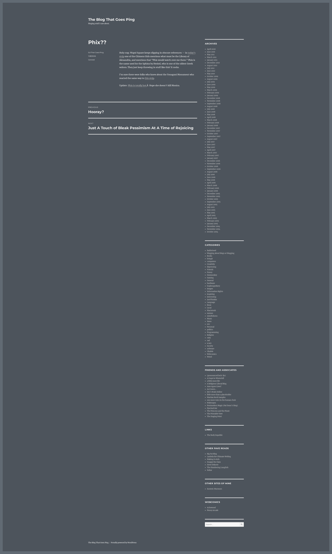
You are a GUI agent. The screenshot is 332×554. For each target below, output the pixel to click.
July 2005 (211, 207)
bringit (210, 259)
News (209, 321)
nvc (208, 324)
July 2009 (211, 82)
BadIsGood (211, 250)
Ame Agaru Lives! (214, 386)
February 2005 (213, 221)
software (210, 349)
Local (209, 308)
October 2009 (212, 76)
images (210, 289)
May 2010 (211, 74)
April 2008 (211, 117)
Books (209, 256)
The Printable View (215, 414)
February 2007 (213, 155)
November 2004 (213, 229)
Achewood (211, 507)
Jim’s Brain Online (214, 392)
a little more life (213, 381)
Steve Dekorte (212, 465)
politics (210, 329)
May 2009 (211, 87)
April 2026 (211, 49)
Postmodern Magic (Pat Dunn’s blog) (222, 405)
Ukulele (210, 351)
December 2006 (213, 161)
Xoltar (209, 470)
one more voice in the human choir (221, 400)
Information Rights (215, 291)
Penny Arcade (212, 510)
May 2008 (211, 114)
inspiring (211, 294)
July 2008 (211, 109)
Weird (209, 357)
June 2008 (211, 112)
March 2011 (211, 57)
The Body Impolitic (215, 435)
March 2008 (212, 120)
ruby (209, 338)
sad (208, 340)
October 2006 (212, 166)
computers (211, 261)
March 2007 (212, 153)
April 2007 (211, 150)
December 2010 (213, 63)
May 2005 (211, 213)
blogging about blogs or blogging (220, 253)
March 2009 (212, 90)
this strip (149, 78)
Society (210, 346)
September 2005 (213, 202)
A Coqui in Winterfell (215, 378)
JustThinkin (212, 299)
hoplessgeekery (213, 286)
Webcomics (212, 354)
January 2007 (212, 158)
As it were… (211, 389)
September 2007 (213, 136)
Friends (210, 269)
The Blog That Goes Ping (111, 19)
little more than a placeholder (219, 395)
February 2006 (213, 188)
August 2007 (212, 139)
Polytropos (211, 403)
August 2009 (212, 79)
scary (209, 343)
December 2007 (213, 128)
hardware (211, 283)
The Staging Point (214, 416)
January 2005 (212, 224)
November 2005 (213, 196)
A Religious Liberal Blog (216, 384)
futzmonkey (212, 275)
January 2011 (212, 60)
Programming (213, 332)
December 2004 (213, 226)
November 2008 (213, 101)
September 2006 (214, 169)
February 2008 (213, 123)
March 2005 (212, 218)
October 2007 (212, 134)
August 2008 (212, 106)
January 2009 (212, 95)
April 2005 (211, 215)
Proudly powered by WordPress (124, 543)
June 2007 (211, 144)
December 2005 (213, 194)
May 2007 (211, 147)
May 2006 (211, 180)
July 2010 (210, 68)
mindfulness (212, 316)
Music (209, 319)
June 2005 (211, 210)
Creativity (211, 264)
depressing (211, 267)
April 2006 (211, 183)
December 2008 (213, 98)
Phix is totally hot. (137, 85)
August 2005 (212, 204)
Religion (210, 335)
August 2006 (212, 172)
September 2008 (213, 104)
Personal (210, 327)
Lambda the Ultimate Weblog (219, 456)
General (91, 60)
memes (210, 313)
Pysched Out (212, 408)
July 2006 (211, 174)
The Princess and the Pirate (218, 411)
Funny (209, 272)
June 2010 (211, 71)
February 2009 (213, 93)
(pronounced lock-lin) (216, 375)
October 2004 (212, 232)
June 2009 (211, 84)
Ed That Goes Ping (96, 52)
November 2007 (213, 131)
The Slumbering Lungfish (217, 467)
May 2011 (211, 54)
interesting (211, 297)
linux (209, 305)
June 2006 (211, 177)
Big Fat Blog (212, 454)
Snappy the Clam (214, 462)
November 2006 (213, 164)
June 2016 (211, 52)
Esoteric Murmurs (214, 489)
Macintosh (211, 310)
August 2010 (212, 65)
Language (211, 302)
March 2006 (212, 185)
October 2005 (212, 199)
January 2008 (212, 125)
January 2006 (212, 191)
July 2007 (211, 142)
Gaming (210, 278)
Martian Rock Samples (216, 397)
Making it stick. (213, 459)
